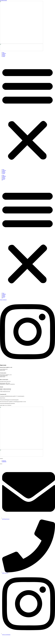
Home (3, 52)
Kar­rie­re (3, 54)
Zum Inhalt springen (3, 0)
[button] (27, 113)
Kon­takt (3, 56)
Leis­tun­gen (4, 53)
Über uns (3, 55)
